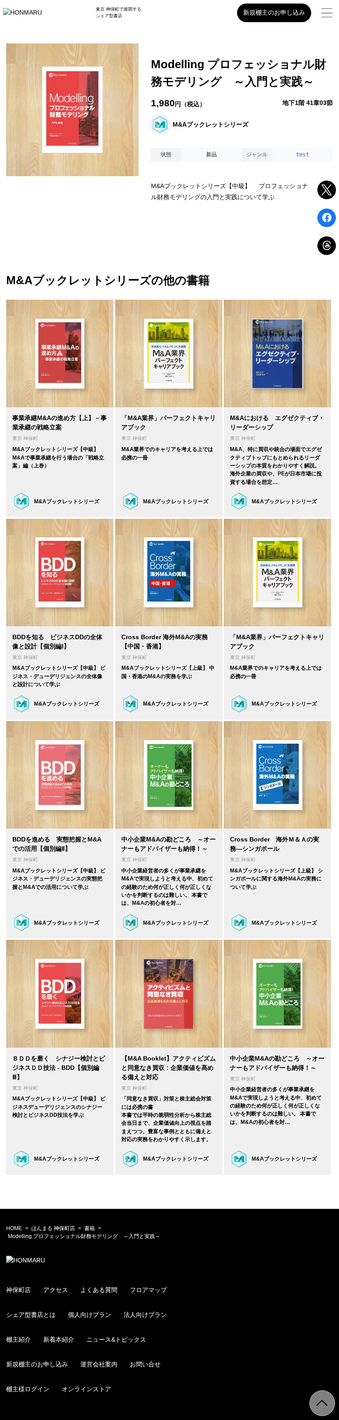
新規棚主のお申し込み (274, 12)
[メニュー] (326, 13)
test (302, 154)
